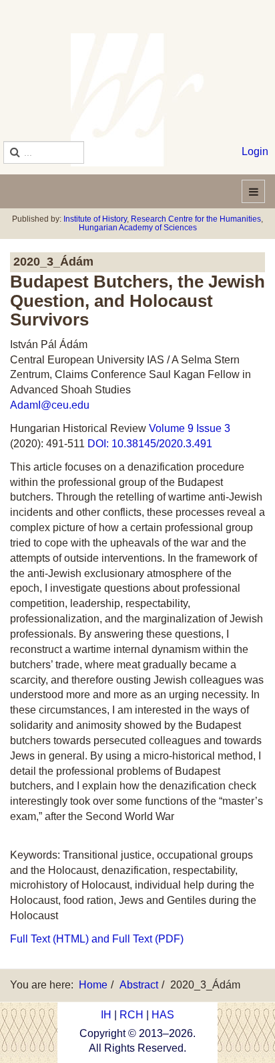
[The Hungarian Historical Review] (137, 99)
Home (93, 984)
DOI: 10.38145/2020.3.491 (148, 443)
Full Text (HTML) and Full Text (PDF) (97, 939)
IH (106, 1014)
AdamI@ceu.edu (49, 405)
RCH (131, 1014)
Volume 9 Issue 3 (191, 428)
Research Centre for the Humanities (196, 219)
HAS (163, 1014)
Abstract (138, 984)
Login (255, 151)
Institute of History (95, 219)
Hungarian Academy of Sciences (138, 227)
